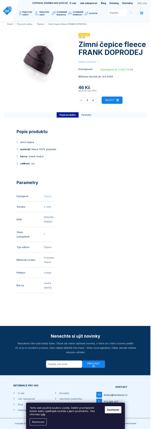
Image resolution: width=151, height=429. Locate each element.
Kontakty (127, 3)
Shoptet (132, 423)
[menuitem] (27, 15)
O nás (72, 3)
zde (43, 414)
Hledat (131, 13)
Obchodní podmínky (70, 398)
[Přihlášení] (142, 3)
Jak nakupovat (88, 3)
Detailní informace (87, 62)
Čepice (47, 196)
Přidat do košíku (112, 100)
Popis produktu (68, 115)
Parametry (86, 115)
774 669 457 (111, 401)
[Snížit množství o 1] (81, 100)
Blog (103, 3)
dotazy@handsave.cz (115, 394)
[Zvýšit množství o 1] (93, 100)
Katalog (114, 3)
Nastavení (38, 421)
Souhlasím (113, 409)
